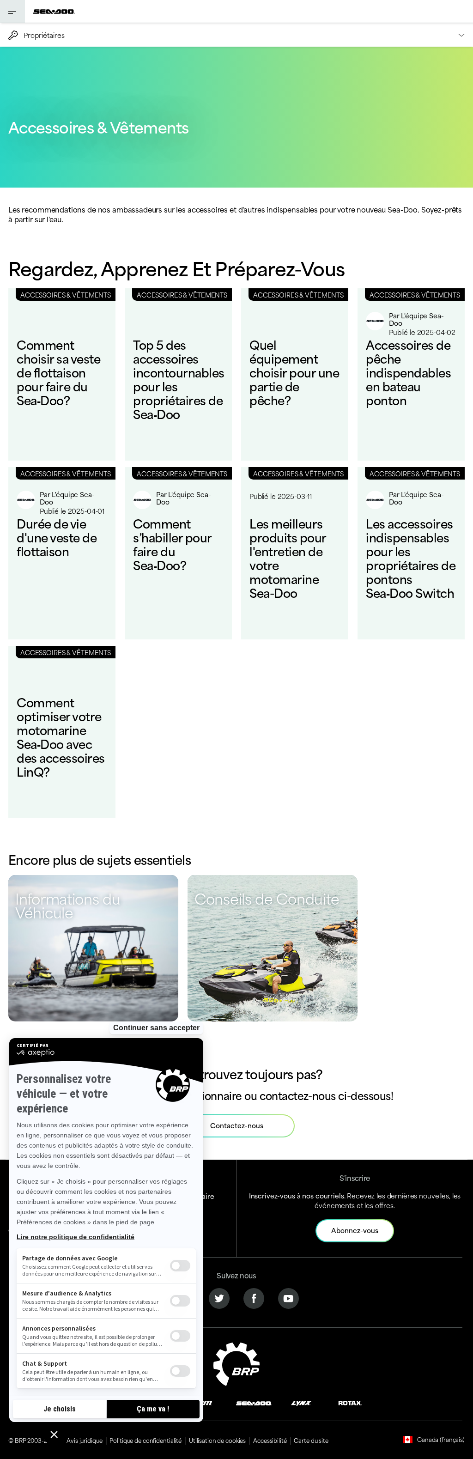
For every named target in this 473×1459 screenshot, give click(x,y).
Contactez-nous (236, 1125)
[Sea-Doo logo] (54, 11)
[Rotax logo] (350, 1402)
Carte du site (311, 1440)
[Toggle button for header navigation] (12, 11)
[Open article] (61, 374)
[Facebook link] (253, 1297)
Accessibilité (269, 1440)
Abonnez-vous (354, 1230)
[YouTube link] (288, 1297)
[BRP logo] (236, 1362)
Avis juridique (84, 1440)
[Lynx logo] (302, 1402)
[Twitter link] (219, 1297)
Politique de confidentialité (145, 1440)
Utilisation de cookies (217, 1440)
